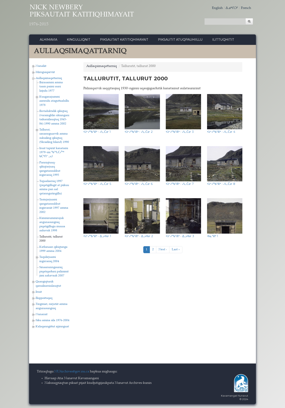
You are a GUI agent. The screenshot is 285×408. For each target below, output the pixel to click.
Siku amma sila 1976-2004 (52, 320)
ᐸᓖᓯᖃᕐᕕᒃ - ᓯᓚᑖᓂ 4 (221, 132)
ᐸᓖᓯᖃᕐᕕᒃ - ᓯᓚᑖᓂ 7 (180, 184)
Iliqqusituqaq (44, 298)
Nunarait (42, 314)
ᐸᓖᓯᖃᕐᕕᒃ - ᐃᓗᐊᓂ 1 (97, 236)
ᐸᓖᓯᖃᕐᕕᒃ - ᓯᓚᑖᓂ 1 (97, 132)
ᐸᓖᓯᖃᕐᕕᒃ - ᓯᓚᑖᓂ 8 (221, 184)
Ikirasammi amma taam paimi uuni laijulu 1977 (51, 86)
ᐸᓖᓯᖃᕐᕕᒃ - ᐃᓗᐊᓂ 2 (139, 236)
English (217, 8)
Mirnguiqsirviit (45, 72)
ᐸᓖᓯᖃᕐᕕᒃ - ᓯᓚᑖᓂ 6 (139, 184)
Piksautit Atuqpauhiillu (180, 39)
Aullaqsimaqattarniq (49, 78)
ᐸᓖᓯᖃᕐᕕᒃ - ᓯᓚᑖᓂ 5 (97, 184)
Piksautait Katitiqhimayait (124, 39)
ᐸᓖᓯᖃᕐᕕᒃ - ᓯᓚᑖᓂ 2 (139, 132)
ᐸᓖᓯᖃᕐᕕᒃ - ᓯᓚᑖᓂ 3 (180, 132)
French (246, 8)
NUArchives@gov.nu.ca (71, 371)
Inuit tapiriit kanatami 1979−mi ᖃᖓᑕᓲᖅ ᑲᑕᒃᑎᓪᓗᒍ (53, 152)
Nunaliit (41, 66)
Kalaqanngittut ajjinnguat (52, 326)
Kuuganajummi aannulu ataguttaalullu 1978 (54, 101)
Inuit (39, 292)
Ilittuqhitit (223, 39)
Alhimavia (48, 39)
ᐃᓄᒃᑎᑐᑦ (232, 8)
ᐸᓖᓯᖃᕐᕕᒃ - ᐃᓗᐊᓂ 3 (180, 236)
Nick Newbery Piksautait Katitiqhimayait (81, 15)
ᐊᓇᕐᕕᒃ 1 (212, 236)
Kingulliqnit (78, 39)
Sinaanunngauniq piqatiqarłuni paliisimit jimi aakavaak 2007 (54, 271)
